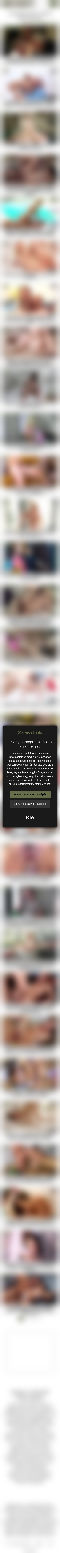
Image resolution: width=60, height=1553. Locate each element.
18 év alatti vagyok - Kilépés (30, 804)
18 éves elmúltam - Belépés (30, 794)
